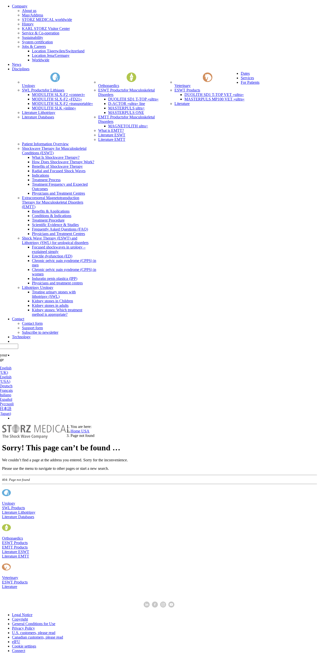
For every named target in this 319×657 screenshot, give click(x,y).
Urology (8, 503)
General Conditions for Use (33, 624)
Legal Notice (22, 615)
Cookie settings (24, 646)
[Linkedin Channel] (147, 606)
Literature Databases (18, 517)
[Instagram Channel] (163, 606)
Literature (9, 586)
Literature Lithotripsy (18, 512)
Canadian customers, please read (37, 637)
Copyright (20, 619)
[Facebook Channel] (155, 606)
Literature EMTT (15, 556)
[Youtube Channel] (171, 606)
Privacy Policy (23, 628)
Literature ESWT (15, 552)
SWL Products (13, 508)
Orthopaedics (12, 538)
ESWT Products (15, 543)
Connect (18, 651)
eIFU (16, 642)
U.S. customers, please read (33, 633)
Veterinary (10, 577)
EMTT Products (15, 547)
